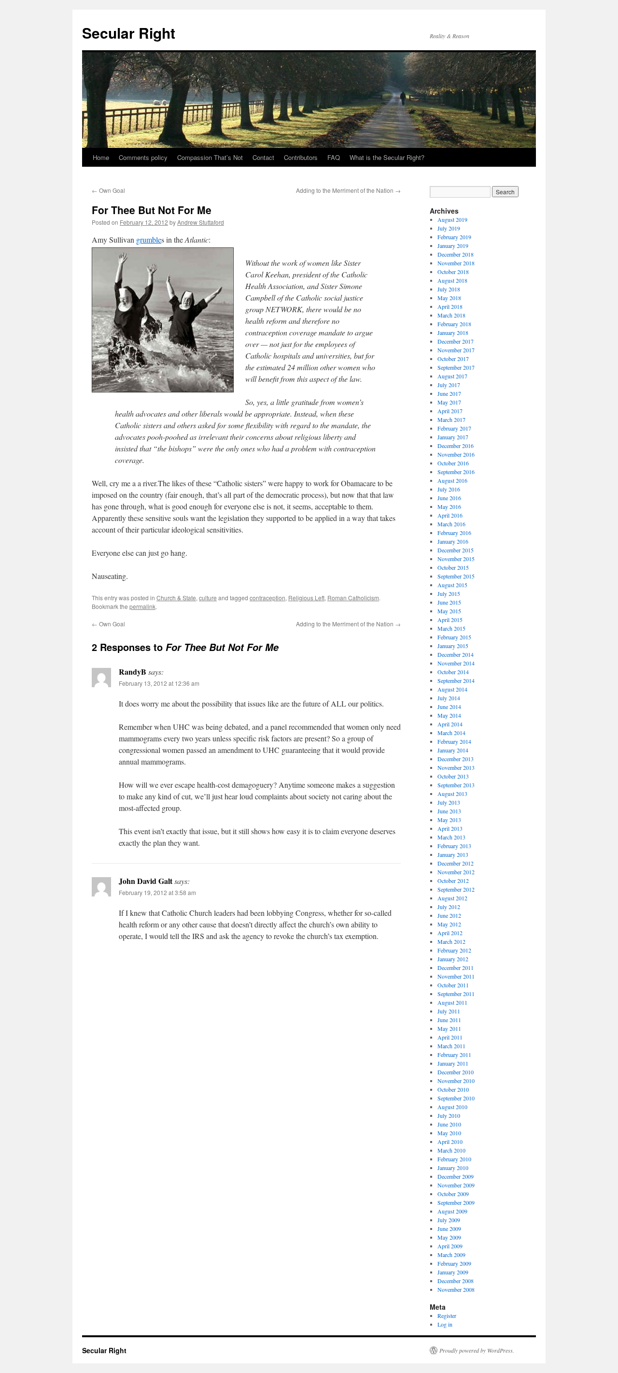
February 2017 (454, 428)
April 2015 (450, 619)
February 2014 (454, 741)
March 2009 (451, 1254)
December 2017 (455, 341)
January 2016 (452, 541)
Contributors (301, 157)
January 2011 (452, 1063)
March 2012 (451, 941)
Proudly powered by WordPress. (476, 1350)
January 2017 (452, 437)
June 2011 (449, 1020)
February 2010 (454, 1159)
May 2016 (449, 506)
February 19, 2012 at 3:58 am (157, 892)
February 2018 (454, 324)
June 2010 (449, 1124)
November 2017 (456, 350)
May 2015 (449, 611)
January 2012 (452, 959)
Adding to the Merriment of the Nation (348, 190)
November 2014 (456, 663)
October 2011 (453, 985)
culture (208, 597)
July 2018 (448, 289)
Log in (444, 1324)
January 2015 (452, 646)
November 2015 (456, 559)
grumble (148, 239)
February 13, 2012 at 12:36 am (159, 683)
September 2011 (456, 993)
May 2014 (449, 715)
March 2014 (451, 733)
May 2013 (449, 820)
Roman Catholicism (353, 597)
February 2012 (454, 950)
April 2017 (450, 411)
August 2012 (452, 898)
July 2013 (448, 802)
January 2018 (452, 332)
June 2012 (449, 915)
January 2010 (452, 1167)
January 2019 (452, 245)
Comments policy (143, 157)
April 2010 (450, 1141)
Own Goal (108, 190)
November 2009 (456, 1185)
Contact (263, 157)
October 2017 (453, 358)
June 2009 (449, 1228)
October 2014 (453, 672)
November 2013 (456, 767)
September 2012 (456, 889)
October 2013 (453, 776)
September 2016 (456, 472)
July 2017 (448, 385)
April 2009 (450, 1246)
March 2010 (451, 1150)
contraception (267, 597)
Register (446, 1315)
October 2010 (453, 1089)
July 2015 (448, 593)
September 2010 (456, 1098)
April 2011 (450, 1037)
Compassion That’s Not (210, 157)
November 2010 (456, 1080)
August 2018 (452, 280)
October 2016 (453, 463)
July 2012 (448, 907)
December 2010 (455, 1072)
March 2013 (451, 837)
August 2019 (452, 219)
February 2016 (454, 532)
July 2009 (448, 1220)
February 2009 (454, 1263)
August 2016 (452, 480)
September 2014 (456, 680)
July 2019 (448, 228)
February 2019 (454, 237)
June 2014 (449, 706)
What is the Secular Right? (387, 157)
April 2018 (450, 306)
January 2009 (452, 1272)
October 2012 (453, 880)
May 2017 (449, 402)
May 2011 (449, 1028)
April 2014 (450, 724)
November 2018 (456, 263)
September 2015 (456, 576)
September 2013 (456, 785)
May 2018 (449, 298)
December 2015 (455, 550)
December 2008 (455, 1281)
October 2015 (453, 567)
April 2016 (450, 515)
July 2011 (448, 1011)
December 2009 (455, 1176)
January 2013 (452, 854)
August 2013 (452, 793)
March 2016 (451, 524)
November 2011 (456, 976)
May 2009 (449, 1237)
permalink (142, 606)
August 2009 (452, 1211)
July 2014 (448, 698)
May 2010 (449, 1133)
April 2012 (450, 933)
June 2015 (449, 602)
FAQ (333, 157)
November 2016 (456, 454)
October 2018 (453, 271)
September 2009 (456, 1202)
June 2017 (449, 393)
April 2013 (450, 828)
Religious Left (306, 597)
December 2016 (455, 445)
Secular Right (128, 32)
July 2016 (448, 489)
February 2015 (454, 637)
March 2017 (451, 419)
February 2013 (454, 846)
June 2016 (449, 498)
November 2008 (456, 1289)
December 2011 (455, 967)
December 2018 (455, 254)
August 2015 (452, 585)
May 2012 (449, 924)
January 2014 (452, 750)
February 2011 (454, 1054)
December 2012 (455, 863)
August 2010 (452, 1107)
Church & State (176, 597)
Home (101, 157)
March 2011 (451, 1046)
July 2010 (448, 1115)
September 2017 (456, 367)
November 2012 (456, 872)
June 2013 (449, 811)
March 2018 (451, 315)
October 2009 (453, 1194)
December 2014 (455, 654)
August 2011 (452, 1002)
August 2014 (452, 689)
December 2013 (455, 759)
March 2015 (451, 628)
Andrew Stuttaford (200, 222)
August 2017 (452, 376)
